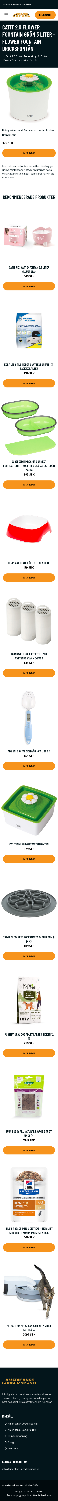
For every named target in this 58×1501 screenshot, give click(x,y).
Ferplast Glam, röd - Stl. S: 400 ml (29, 563)
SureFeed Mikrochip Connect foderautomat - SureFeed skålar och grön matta (29, 466)
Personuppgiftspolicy (19, 1495)
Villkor (39, 1491)
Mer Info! (29, 152)
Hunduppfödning (17, 1436)
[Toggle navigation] (6, 14)
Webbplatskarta (42, 1495)
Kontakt (28, 1491)
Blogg (11, 1442)
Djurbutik (45, 14)
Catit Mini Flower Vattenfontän (29, 844)
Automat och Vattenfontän (39, 130)
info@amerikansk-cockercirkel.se (17, 4)
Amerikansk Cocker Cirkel (22, 1430)
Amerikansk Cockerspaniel (22, 1423)
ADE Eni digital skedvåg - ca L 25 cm (29, 751)
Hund (20, 130)
